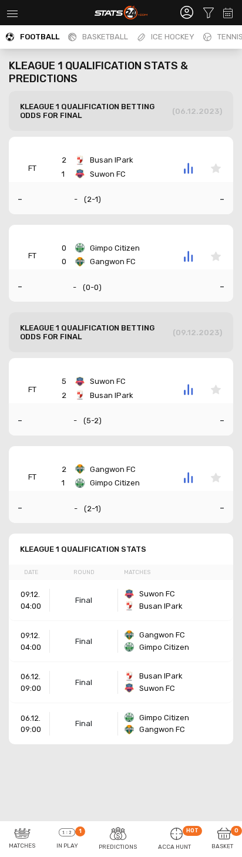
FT (32, 168)
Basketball (105, 36)
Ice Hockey (172, 36)
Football (39, 36)
